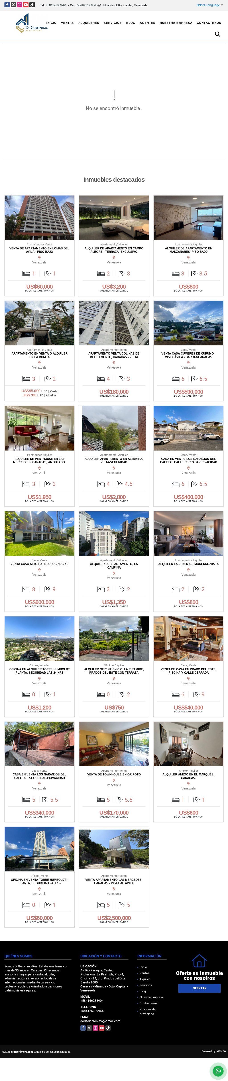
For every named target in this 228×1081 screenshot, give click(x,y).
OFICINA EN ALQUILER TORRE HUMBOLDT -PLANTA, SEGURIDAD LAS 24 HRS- (39, 671)
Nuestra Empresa (176, 22)
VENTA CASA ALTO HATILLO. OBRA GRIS (39, 564)
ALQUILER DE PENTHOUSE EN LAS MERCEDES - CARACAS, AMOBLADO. (39, 460)
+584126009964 (56, 5)
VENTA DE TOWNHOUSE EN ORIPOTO (114, 774)
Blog (130, 22)
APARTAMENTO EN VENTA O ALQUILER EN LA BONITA (39, 355)
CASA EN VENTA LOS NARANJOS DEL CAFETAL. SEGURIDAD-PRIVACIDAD (39, 776)
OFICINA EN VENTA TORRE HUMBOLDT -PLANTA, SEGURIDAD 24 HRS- (39, 881)
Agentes (147, 22)
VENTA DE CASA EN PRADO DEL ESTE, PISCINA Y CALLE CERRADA (188, 671)
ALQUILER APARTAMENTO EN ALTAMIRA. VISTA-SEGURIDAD (114, 460)
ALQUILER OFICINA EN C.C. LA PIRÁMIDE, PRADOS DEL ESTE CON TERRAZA (114, 671)
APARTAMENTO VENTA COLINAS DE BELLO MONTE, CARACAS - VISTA (113, 355)
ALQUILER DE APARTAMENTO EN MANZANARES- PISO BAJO (188, 250)
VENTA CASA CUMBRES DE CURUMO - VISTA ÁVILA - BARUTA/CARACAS (188, 355)
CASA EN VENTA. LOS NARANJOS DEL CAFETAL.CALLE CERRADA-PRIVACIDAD (188, 460)
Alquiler (145, 979)
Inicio (51, 22)
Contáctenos (209, 22)
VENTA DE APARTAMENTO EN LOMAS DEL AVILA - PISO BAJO (39, 250)
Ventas (67, 22)
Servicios (113, 22)
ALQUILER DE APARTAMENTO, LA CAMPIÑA (114, 565)
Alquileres (88, 22)
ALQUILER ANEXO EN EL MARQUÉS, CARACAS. (188, 776)
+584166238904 (85, 5)
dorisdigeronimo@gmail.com (100, 1021)
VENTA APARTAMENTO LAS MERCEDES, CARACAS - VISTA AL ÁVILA (113, 881)
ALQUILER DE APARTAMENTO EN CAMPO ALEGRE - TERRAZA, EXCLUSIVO (114, 250)
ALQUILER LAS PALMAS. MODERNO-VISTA (188, 564)
